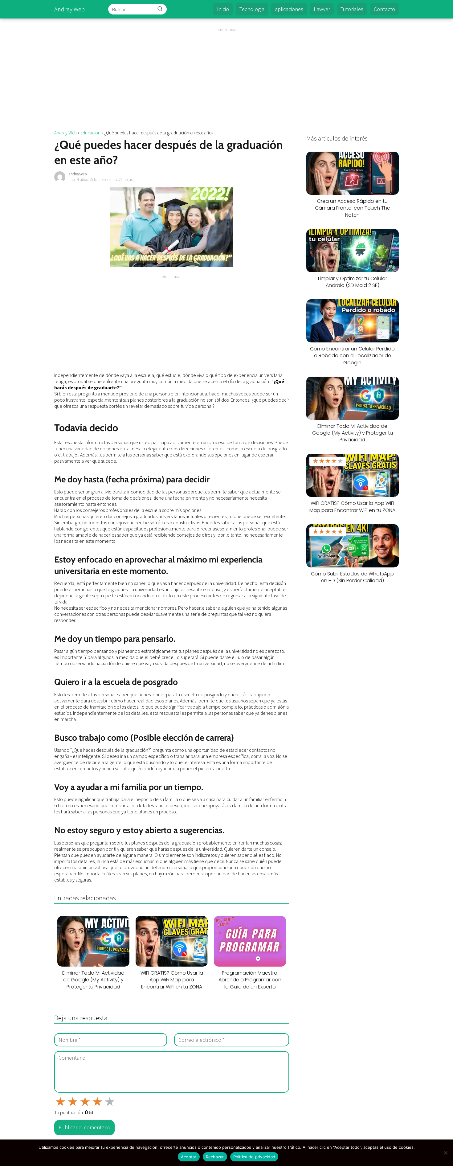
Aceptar (189, 1156)
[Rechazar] (445, 1153)
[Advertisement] (226, 75)
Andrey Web (69, 9)
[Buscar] (159, 9)
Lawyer (322, 9)
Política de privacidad (254, 1156)
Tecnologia (251, 9)
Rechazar (215, 1156)
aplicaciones (289, 9)
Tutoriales (352, 9)
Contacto (384, 9)
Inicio (223, 9)
